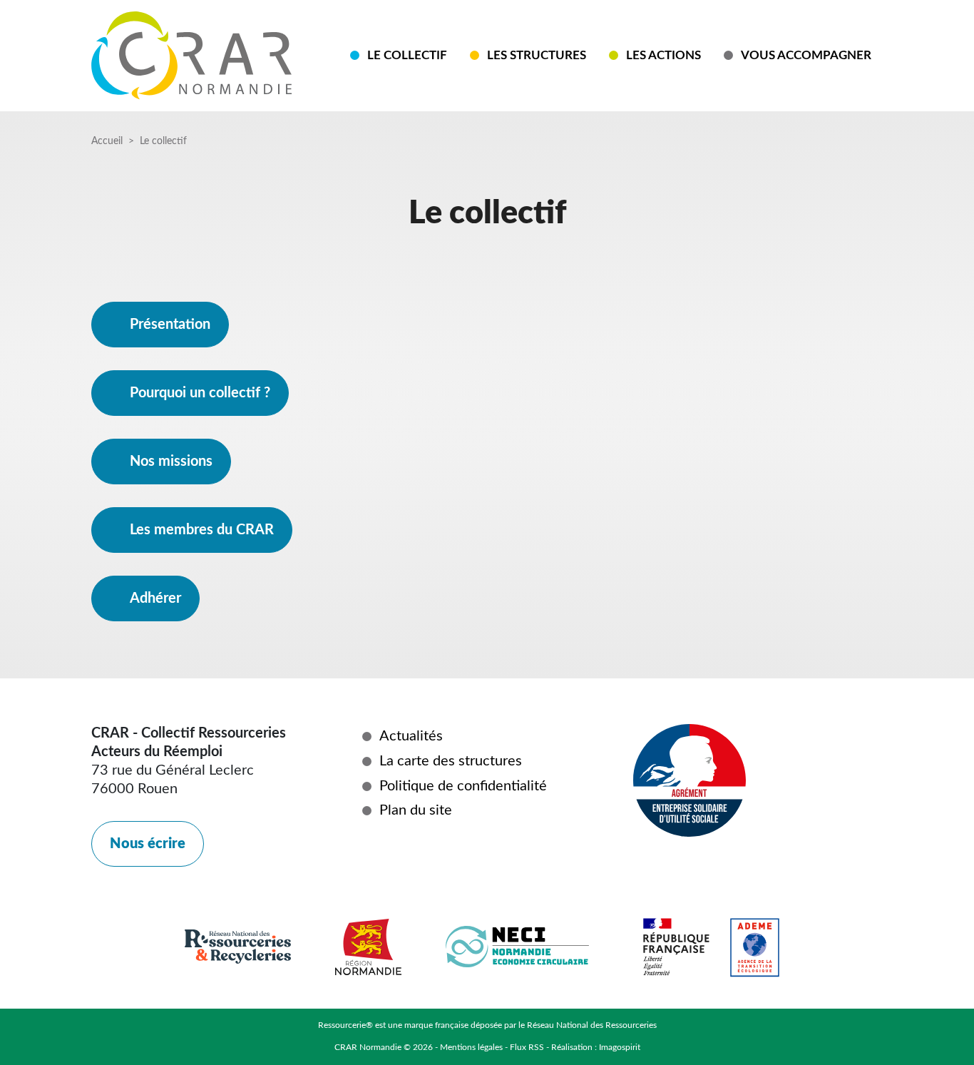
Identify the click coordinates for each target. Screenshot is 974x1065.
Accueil (107, 141)
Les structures (536, 55)
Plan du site (415, 810)
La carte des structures (450, 761)
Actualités (411, 736)
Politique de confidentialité (463, 786)
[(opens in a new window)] (418, 860)
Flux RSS (527, 1047)
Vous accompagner (806, 55)
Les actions (663, 55)
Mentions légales (471, 1047)
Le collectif (407, 55)
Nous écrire (147, 844)
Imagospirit (619, 1047)
